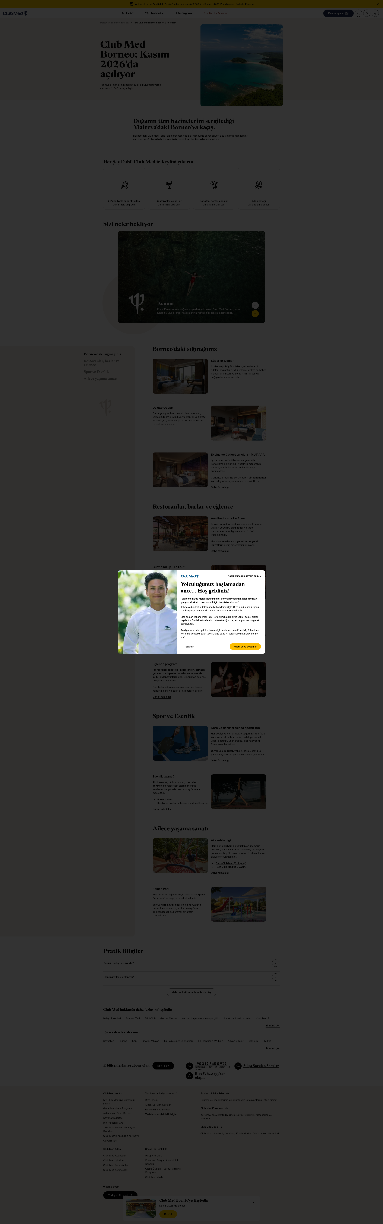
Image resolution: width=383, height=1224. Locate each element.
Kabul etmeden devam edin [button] (244, 576)
